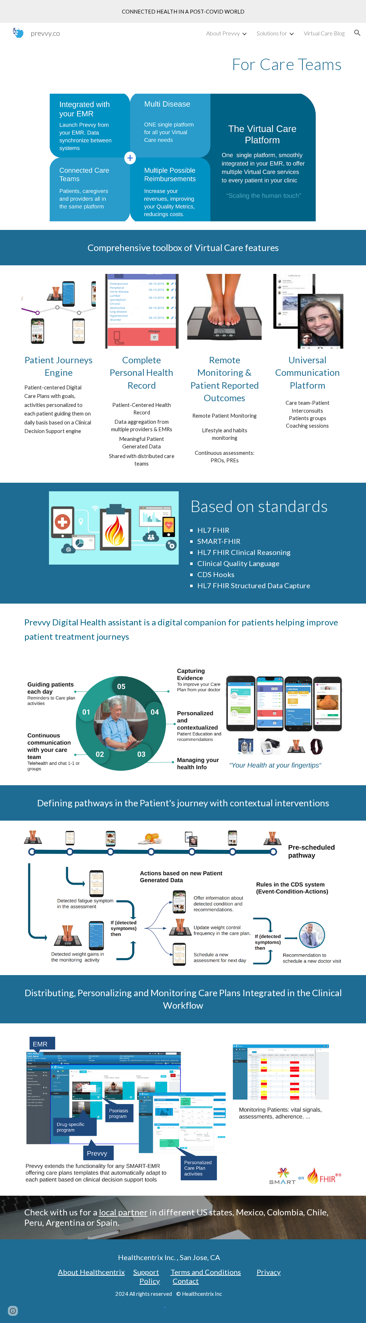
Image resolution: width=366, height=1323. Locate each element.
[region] (183, 11)
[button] (357, 32)
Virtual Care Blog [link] (324, 33)
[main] (183, 64)
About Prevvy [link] (223, 33)
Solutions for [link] (272, 33)
